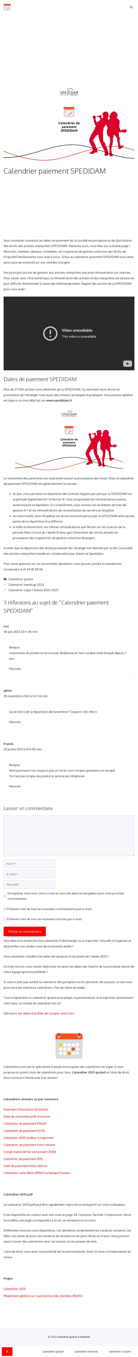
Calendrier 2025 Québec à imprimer (29, 1138)
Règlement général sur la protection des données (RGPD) (43, 1296)
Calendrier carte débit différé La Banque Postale (37, 1173)
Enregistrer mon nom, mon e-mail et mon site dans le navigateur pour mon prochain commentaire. (66, 896)
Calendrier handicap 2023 (26, 584)
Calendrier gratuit (20, 579)
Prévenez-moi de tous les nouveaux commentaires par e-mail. (49, 909)
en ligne (9, 400)
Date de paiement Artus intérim (25, 1166)
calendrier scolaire (120, 1351)
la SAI (113, 548)
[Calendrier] (7, 7)
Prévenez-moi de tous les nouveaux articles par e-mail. (45, 919)
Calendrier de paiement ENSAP (25, 1123)
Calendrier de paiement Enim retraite (29, 1145)
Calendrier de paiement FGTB (24, 1131)
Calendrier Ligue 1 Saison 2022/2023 (33, 590)
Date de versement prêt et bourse (27, 1116)
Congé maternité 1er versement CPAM (30, 1152)
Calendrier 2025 (15, 1289)
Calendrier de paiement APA (23, 1159)
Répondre (15, 668)
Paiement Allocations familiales (26, 1109)
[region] (69, 49)
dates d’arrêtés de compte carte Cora (48, 1013)
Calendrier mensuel (86, 1351)
